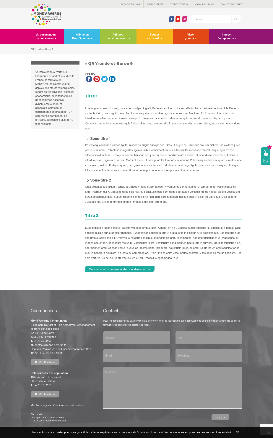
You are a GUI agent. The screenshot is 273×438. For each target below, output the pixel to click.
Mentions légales (41, 405)
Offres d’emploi (179, 4)
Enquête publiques (231, 4)
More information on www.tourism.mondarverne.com (120, 269)
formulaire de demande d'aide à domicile (208, 320)
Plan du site (37, 414)
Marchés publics (204, 4)
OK (237, 432)
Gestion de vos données (68, 405)
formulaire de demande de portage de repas (126, 324)
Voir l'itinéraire (47, 362)
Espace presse (155, 4)
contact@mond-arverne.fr (50, 345)
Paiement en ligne (131, 4)
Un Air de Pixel (56, 417)
